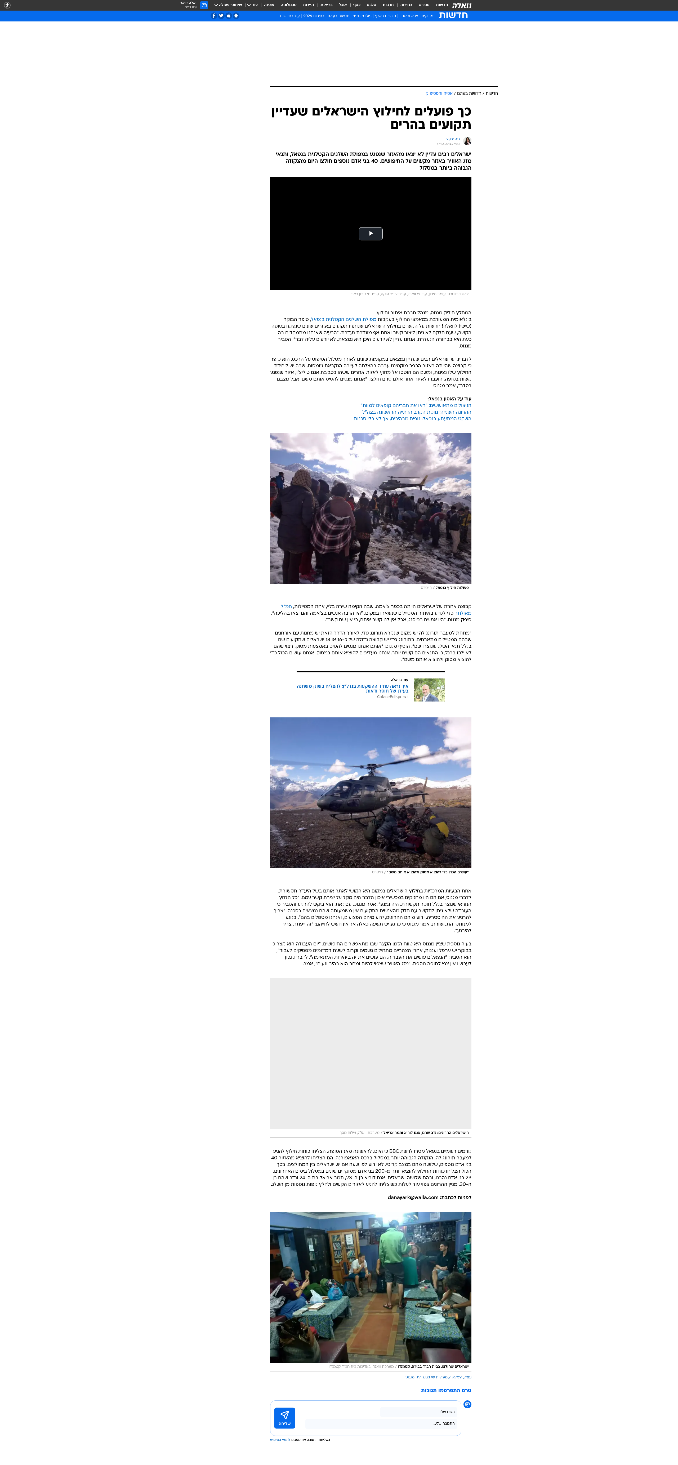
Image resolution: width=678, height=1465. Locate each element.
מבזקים (427, 16)
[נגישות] (7, 5)
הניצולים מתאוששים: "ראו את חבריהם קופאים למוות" (416, 405)
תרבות (388, 5)
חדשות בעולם (338, 16)
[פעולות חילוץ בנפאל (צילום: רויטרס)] (370, 513)
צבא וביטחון (408, 16)
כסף (356, 5)
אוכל (343, 5)
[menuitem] (439, 5)
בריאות (326, 5)
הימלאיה (455, 1377)
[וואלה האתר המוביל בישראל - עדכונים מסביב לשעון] (461, 5)
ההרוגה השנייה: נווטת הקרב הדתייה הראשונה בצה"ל (416, 412)
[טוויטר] (221, 15)
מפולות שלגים (436, 1377)
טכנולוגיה (289, 5)
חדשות (442, 5)
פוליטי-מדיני (362, 16)
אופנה (269, 5)
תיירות (308, 5)
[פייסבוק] (214, 15)
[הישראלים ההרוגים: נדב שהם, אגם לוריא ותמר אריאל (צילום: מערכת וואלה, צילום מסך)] (370, 1058)
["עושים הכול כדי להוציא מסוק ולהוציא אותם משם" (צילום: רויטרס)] (370, 797)
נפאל (467, 1377)
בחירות (406, 5)
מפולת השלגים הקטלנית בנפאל (343, 319)
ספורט (424, 5)
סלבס (371, 5)
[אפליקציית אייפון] (228, 15)
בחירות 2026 (313, 16)
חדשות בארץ (385, 16)
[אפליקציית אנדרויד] (236, 15)
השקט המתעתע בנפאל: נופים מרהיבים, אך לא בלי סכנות (412, 419)
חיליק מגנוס (414, 1377)
